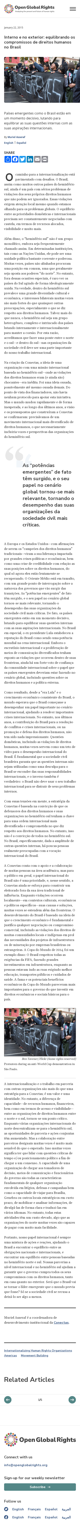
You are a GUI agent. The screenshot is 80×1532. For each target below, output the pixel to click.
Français (34, 1509)
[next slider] (7, 1399)
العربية (66, 1509)
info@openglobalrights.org (25, 1465)
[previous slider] (72, 1399)
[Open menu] (73, 9)
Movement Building (34, 1355)
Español (21, 143)
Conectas (61, 1322)
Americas (10, 1355)
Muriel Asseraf (16, 137)
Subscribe (38, 1487)
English (8, 143)
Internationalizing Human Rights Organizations (38, 1350)
